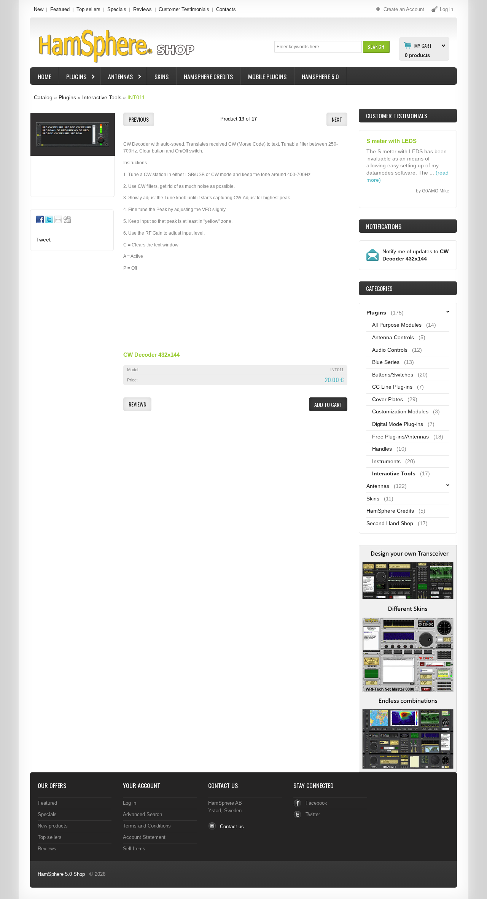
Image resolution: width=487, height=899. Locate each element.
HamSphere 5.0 (320, 76)
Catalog (43, 97)
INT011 (136, 97)
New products (53, 826)
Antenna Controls (393, 337)
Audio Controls (389, 350)
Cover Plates (387, 399)
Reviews (142, 9)
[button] (376, 46)
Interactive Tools (101, 97)
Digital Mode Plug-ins (397, 424)
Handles (382, 449)
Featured (60, 9)
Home (44, 76)
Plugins (72, 77)
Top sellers (88, 9)
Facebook (316, 803)
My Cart (423, 45)
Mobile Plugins (267, 76)
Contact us (232, 826)
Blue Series (385, 362)
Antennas (117, 77)
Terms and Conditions (147, 826)
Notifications (383, 226)
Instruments (386, 461)
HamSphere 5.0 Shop (61, 874)
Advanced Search (142, 814)
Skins (161, 76)
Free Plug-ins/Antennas (400, 437)
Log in (129, 803)
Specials (116, 9)
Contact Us (223, 785)
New (38, 9)
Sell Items (134, 848)
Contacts (226, 9)
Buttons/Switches (392, 375)
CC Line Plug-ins (392, 387)
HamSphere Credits (208, 76)
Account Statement (144, 837)
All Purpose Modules (397, 325)
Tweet (43, 239)
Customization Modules (400, 411)
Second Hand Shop (389, 523)
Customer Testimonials (184, 9)
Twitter (313, 814)
